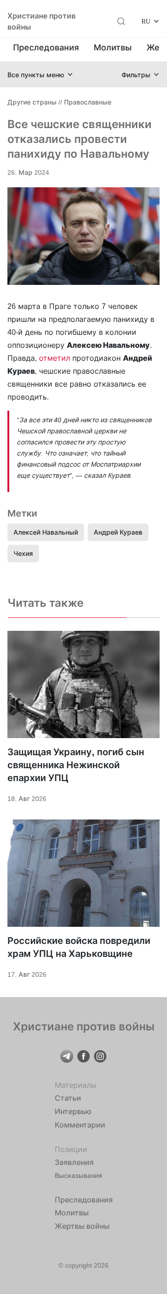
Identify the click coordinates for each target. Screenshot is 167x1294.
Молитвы (113, 47)
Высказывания (78, 1175)
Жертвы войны (82, 1226)
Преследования (46, 47)
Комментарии (80, 1124)
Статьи (68, 1098)
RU (145, 21)
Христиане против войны (41, 21)
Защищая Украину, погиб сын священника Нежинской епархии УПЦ (75, 764)
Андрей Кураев (118, 532)
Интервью (73, 1111)
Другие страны (32, 102)
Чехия (23, 553)
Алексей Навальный (45, 532)
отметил (54, 358)
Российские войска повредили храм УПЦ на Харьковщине (78, 947)
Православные (87, 102)
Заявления (74, 1162)
